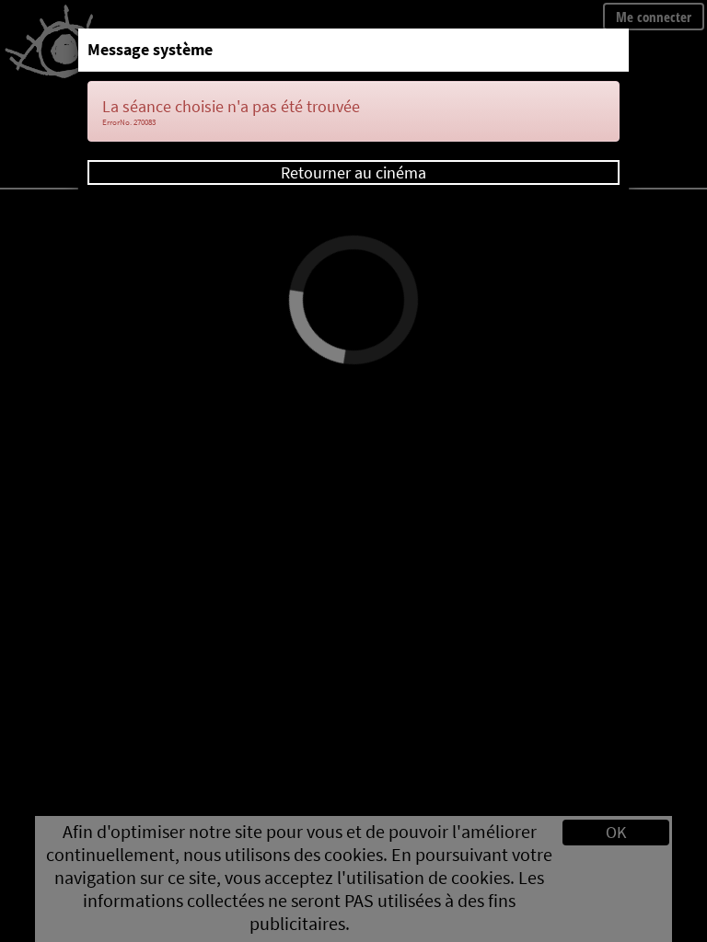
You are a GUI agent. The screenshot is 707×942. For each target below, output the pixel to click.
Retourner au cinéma (353, 172)
